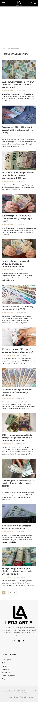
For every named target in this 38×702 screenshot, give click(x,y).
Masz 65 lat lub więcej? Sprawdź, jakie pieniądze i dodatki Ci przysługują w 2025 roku (18, 175)
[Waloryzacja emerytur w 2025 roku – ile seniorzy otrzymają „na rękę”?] (19, 203)
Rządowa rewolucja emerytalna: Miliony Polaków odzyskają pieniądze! (17, 392)
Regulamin (5, 679)
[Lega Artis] (19, 3)
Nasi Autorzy (6, 669)
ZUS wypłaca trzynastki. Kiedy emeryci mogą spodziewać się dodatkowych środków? (17, 438)
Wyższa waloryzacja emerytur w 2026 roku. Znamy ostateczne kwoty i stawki (18, 84)
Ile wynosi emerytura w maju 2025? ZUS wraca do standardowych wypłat (16, 264)
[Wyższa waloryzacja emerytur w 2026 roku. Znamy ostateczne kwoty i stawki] (19, 69)
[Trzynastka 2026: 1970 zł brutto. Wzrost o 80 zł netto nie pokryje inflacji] (19, 115)
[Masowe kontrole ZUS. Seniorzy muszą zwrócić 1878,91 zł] (19, 294)
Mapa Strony (6, 672)
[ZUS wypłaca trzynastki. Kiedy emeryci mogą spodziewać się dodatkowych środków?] (19, 422)
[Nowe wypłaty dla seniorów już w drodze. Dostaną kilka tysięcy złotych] (19, 468)
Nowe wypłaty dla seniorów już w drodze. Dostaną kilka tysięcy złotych (18, 483)
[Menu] (3, 3)
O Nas (4, 663)
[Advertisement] (19, 25)
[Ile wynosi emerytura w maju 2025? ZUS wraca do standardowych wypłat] (19, 248)
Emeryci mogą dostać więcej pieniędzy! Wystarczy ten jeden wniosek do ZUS (17, 571)
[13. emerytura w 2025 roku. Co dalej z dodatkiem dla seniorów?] (19, 336)
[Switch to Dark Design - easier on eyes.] (31, 3)
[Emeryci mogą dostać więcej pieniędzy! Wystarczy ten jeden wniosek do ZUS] (19, 556)
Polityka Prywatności (9, 676)
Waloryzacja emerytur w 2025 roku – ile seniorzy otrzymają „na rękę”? (17, 218)
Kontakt (4, 666)
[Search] (35, 3)
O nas (16, 697)
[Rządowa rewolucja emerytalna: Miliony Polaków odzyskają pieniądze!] (19, 377)
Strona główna (7, 660)
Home (3, 48)
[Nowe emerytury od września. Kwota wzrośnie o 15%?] (19, 513)
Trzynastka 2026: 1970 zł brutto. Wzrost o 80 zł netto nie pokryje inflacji (18, 130)
